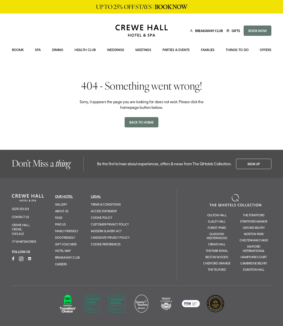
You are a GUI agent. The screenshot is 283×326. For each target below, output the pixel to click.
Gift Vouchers (66, 244)
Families (207, 50)
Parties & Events (176, 50)
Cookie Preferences (105, 244)
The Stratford (253, 215)
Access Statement (104, 211)
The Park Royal (217, 251)
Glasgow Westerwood (216, 236)
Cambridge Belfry (253, 263)
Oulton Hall (216, 215)
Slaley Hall (216, 221)
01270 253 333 (20, 209)
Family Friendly (66, 231)
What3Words (25, 241)
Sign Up (253, 164)
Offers (265, 50)
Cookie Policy (101, 217)
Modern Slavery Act (106, 231)
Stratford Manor (253, 221)
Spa (37, 50)
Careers (61, 264)
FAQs (58, 217)
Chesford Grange (216, 263)
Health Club (85, 50)
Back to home (141, 122)
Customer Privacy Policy (110, 224)
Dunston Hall (253, 269)
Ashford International (254, 248)
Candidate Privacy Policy (110, 237)
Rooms (18, 50)
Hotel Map (63, 251)
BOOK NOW (257, 31)
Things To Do (237, 50)
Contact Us (20, 217)
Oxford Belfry (254, 227)
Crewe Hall (217, 244)
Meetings (143, 50)
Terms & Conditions (106, 204)
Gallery (61, 204)
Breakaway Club (67, 257)
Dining (57, 50)
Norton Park (254, 234)
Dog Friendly (65, 237)
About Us (61, 211)
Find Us (60, 224)
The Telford (217, 269)
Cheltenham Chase (254, 240)
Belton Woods (216, 257)
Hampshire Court (253, 257)
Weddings (115, 50)
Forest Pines (217, 227)
